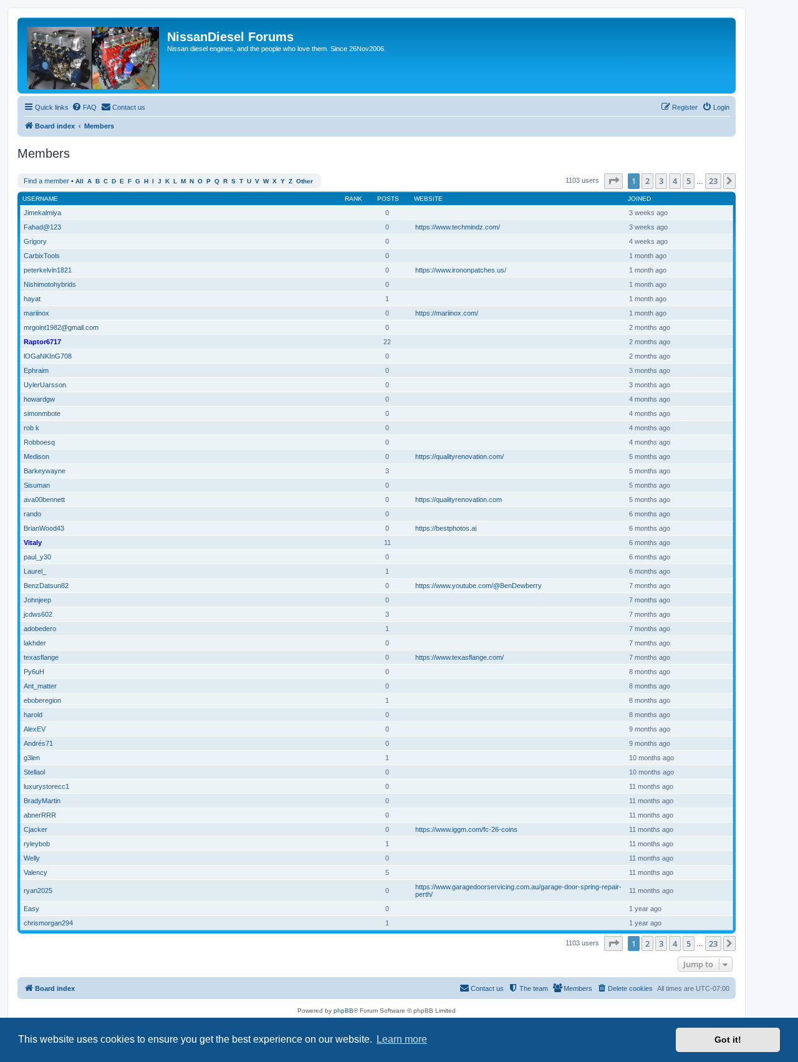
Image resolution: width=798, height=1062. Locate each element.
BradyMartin (42, 800)
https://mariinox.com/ (446, 313)
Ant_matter (40, 686)
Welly (32, 858)
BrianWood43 (44, 528)
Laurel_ (35, 571)
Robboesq (39, 442)
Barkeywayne (44, 471)
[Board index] (94, 55)
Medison (36, 456)
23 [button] (713, 180)
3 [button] (661, 180)
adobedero (40, 628)
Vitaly (33, 542)
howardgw (39, 399)
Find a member (46, 181)
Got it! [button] (727, 1040)
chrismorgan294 (48, 923)
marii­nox (36, 313)
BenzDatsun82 (46, 585)
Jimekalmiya (42, 212)
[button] (613, 180)
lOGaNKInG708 (48, 356)
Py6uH (34, 671)
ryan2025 (38, 890)
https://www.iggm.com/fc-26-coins (466, 829)
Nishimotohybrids (50, 284)
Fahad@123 (42, 227)
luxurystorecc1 (46, 786)
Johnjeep (37, 600)
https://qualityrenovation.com (458, 499)
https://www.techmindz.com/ (457, 227)
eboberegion (42, 700)
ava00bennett (44, 499)
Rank (353, 198)
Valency (35, 872)
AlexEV (35, 729)
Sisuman (37, 485)
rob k (31, 428)
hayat (32, 298)
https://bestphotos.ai (445, 528)
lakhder (35, 643)
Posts (388, 198)
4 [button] (675, 180)
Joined (639, 198)
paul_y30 (37, 557)
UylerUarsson (45, 385)
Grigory (35, 241)
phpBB (343, 1010)
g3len (32, 757)
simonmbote (42, 413)
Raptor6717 (42, 341)
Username (40, 198)
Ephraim (36, 370)
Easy (31, 908)
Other (304, 181)
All (79, 181)
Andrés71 (38, 743)
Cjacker (35, 829)
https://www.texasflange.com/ (459, 657)
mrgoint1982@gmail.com (61, 327)
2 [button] (647, 180)
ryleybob (37, 843)
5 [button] (688, 180)
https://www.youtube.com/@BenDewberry (478, 585)
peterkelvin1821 (48, 270)
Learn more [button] (402, 1039)
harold (33, 714)
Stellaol (34, 772)
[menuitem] (84, 107)
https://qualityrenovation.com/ (459, 456)
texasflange (41, 657)
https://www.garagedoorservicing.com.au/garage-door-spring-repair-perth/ (518, 890)
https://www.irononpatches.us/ (460, 270)
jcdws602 (38, 614)
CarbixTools (42, 255)
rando (32, 514)
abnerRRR (40, 815)
